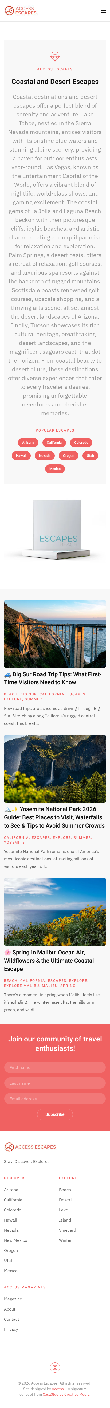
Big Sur (28, 694)
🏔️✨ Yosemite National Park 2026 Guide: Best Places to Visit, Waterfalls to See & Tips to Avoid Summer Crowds (54, 817)
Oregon (68, 455)
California (54, 442)
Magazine (13, 1298)
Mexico (55, 468)
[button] (103, 10)
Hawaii (21, 455)
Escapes (76, 694)
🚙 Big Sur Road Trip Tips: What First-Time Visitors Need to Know (53, 678)
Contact (11, 1319)
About (9, 1309)
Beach (11, 694)
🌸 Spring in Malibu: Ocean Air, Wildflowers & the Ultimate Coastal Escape (49, 960)
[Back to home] (21, 10)
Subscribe (55, 1114)
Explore (13, 699)
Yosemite (14, 842)
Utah (90, 455)
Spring (68, 985)
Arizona (28, 442)
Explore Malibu (21, 985)
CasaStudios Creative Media (66, 1394)
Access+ (59, 1388)
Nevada (44, 455)
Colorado (81, 442)
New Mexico (15, 1240)
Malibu (50, 985)
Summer (33, 699)
